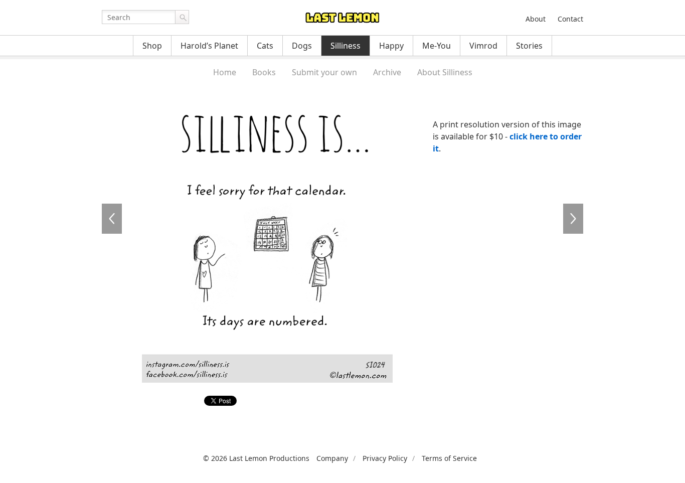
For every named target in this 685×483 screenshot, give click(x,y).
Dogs (302, 45)
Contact (570, 19)
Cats (265, 45)
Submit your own (324, 72)
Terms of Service (449, 458)
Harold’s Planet (209, 45)
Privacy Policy (385, 458)
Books (264, 72)
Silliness (345, 45)
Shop (152, 45)
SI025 (573, 219)
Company (332, 458)
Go (182, 17)
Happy (391, 45)
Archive (387, 72)
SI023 (112, 219)
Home (224, 72)
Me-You (436, 45)
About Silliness (444, 72)
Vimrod (483, 45)
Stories (529, 45)
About (536, 19)
